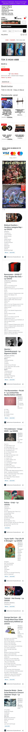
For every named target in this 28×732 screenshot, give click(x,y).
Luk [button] (24, 3)
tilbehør (9, 77)
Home (7, 40)
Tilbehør (12, 40)
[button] (23, 44)
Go (24, 31)
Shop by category (6, 26)
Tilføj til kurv (5, 69)
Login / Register (4, 18)
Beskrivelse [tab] (5, 82)
